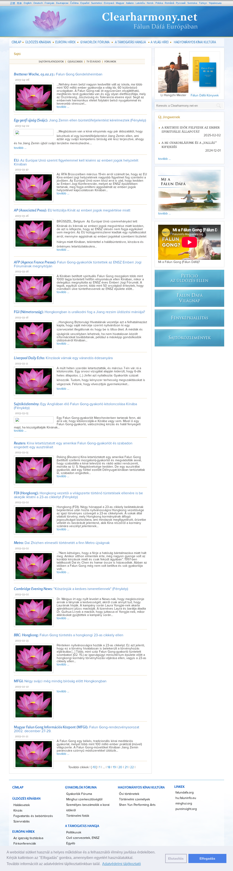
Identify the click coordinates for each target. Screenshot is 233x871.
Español (84, 3)
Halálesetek (21, 805)
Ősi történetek (129, 794)
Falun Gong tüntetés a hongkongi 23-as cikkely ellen (68, 635)
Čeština (74, 3)
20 (120, 767)
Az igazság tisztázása (28, 838)
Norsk (150, 3)
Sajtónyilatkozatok (51, 61)
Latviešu (140, 3)
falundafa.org (184, 792)
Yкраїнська (215, 3)
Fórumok (110, 61)
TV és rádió (93, 61)
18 (108, 767)
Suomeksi (96, 3)
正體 (12, 3)
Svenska (192, 3)
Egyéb (70, 843)
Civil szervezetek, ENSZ (82, 838)
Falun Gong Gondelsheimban (58, 74)
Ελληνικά (109, 3)
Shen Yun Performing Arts (137, 805)
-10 (94, 767)
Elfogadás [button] (207, 858)
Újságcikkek (75, 61)
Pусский (180, 3)
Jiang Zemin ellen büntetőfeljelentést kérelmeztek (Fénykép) (80, 120)
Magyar (120, 3)
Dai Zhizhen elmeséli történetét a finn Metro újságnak (62, 543)
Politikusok (73, 832)
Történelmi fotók (77, 815)
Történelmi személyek (134, 799)
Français (49, 3)
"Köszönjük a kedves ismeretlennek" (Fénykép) (71, 589)
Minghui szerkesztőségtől (84, 799)
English (28, 3)
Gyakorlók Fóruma (79, 794)
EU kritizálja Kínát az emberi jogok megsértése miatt (72, 210)
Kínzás (18, 810)
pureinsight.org (186, 809)
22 (132, 767)
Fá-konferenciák (24, 843)
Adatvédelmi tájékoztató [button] (121, 864)
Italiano (130, 3)
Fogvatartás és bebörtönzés (33, 816)
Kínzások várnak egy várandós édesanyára (63, 358)
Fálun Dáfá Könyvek (205, 95)
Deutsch (38, 3)
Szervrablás (21, 821)
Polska (159, 3)
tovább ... (63, 106)
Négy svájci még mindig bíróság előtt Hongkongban (60, 681)
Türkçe (203, 3)
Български (62, 3)
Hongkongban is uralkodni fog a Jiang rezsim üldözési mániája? (79, 312)
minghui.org (183, 803)
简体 (19, 3)
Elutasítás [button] (176, 858)
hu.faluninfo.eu (185, 798)
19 (114, 767)
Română (169, 3)
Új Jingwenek (169, 117)
